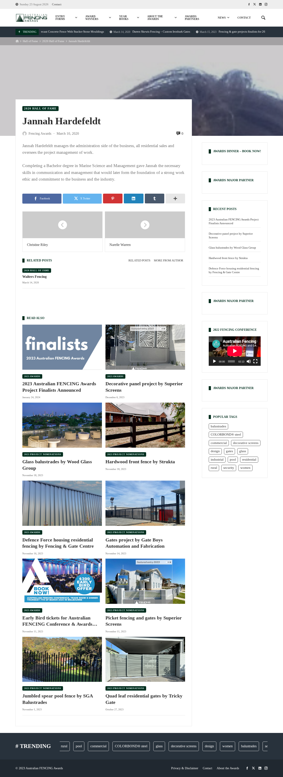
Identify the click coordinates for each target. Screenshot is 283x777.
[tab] (139, 261)
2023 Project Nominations (42, 454)
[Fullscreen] (255, 361)
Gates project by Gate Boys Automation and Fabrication (134, 543)
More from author (168, 260)
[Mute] (249, 361)
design (215, 451)
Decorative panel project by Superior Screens (144, 387)
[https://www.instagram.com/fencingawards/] (266, 4)
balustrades (218, 426)
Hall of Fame (30, 41)
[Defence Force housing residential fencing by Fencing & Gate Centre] (62, 503)
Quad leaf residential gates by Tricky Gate (143, 699)
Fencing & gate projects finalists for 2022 (220, 31)
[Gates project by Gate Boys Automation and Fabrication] (145, 503)
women (245, 467)
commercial (219, 442)
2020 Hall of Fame (53, 41)
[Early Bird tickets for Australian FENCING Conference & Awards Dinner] (62, 581)
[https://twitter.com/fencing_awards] (254, 4)
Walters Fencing (34, 276)
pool (233, 459)
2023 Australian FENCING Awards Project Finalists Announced (59, 387)
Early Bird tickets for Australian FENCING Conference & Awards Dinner (57, 621)
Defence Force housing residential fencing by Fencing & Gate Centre (58, 543)
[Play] (214, 361)
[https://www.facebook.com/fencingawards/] (249, 4)
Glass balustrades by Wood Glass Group (57, 465)
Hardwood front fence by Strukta (140, 461)
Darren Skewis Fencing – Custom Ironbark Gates (138, 31)
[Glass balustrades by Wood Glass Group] (62, 425)
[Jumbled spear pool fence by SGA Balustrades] (62, 659)
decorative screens (245, 442)
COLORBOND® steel (226, 434)
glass (242, 451)
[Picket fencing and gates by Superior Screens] (145, 581)
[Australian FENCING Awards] (31, 17)
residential (249, 459)
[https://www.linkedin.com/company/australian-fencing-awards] (260, 4)
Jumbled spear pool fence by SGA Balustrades (57, 699)
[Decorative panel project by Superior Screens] (145, 347)
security (228, 467)
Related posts (139, 260)
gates (229, 451)
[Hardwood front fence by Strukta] (145, 425)
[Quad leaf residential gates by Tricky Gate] (145, 659)
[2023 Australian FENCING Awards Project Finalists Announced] (62, 347)
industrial (217, 459)
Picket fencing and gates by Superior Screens (143, 621)
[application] (235, 351)
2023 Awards (32, 376)
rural (214, 467)
